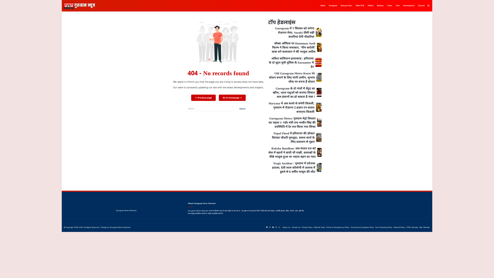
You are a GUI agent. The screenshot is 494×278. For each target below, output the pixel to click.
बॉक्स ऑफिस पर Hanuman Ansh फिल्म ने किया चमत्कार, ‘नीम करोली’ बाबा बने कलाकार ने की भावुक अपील (293, 48)
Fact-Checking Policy (383, 227)
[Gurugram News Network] (79, 6)
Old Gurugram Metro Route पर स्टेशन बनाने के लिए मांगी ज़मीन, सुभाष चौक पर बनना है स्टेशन (292, 78)
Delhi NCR (360, 6)
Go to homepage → (232, 97)
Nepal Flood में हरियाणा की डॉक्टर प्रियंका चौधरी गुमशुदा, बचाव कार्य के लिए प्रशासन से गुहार (293, 138)
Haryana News (346, 6)
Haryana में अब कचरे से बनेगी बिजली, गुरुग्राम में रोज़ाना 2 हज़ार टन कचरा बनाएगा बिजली (291, 108)
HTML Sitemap (412, 227)
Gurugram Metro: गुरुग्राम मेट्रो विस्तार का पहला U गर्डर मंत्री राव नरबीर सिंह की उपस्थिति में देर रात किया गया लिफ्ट (292, 123)
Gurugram (333, 6)
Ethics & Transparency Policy (337, 227)
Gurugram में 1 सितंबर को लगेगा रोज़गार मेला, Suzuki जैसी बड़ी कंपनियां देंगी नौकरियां (294, 33)
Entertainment (408, 6)
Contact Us (296, 227)
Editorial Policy (399, 227)
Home (323, 6)
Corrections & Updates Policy (362, 227)
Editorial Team (319, 227)
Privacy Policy (307, 227)
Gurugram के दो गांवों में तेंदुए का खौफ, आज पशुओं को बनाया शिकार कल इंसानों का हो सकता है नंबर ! (294, 93)
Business (380, 6)
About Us (286, 227)
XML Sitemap (424, 227)
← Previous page (203, 97)
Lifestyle (421, 6)
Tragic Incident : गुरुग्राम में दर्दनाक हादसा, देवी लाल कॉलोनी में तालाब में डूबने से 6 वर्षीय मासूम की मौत (293, 168)
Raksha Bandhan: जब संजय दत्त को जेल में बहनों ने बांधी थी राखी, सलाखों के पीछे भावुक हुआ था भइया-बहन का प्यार (292, 153)
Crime (389, 6)
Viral (397, 6)
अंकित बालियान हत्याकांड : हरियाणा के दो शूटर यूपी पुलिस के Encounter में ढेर (291, 63)
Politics (370, 6)
